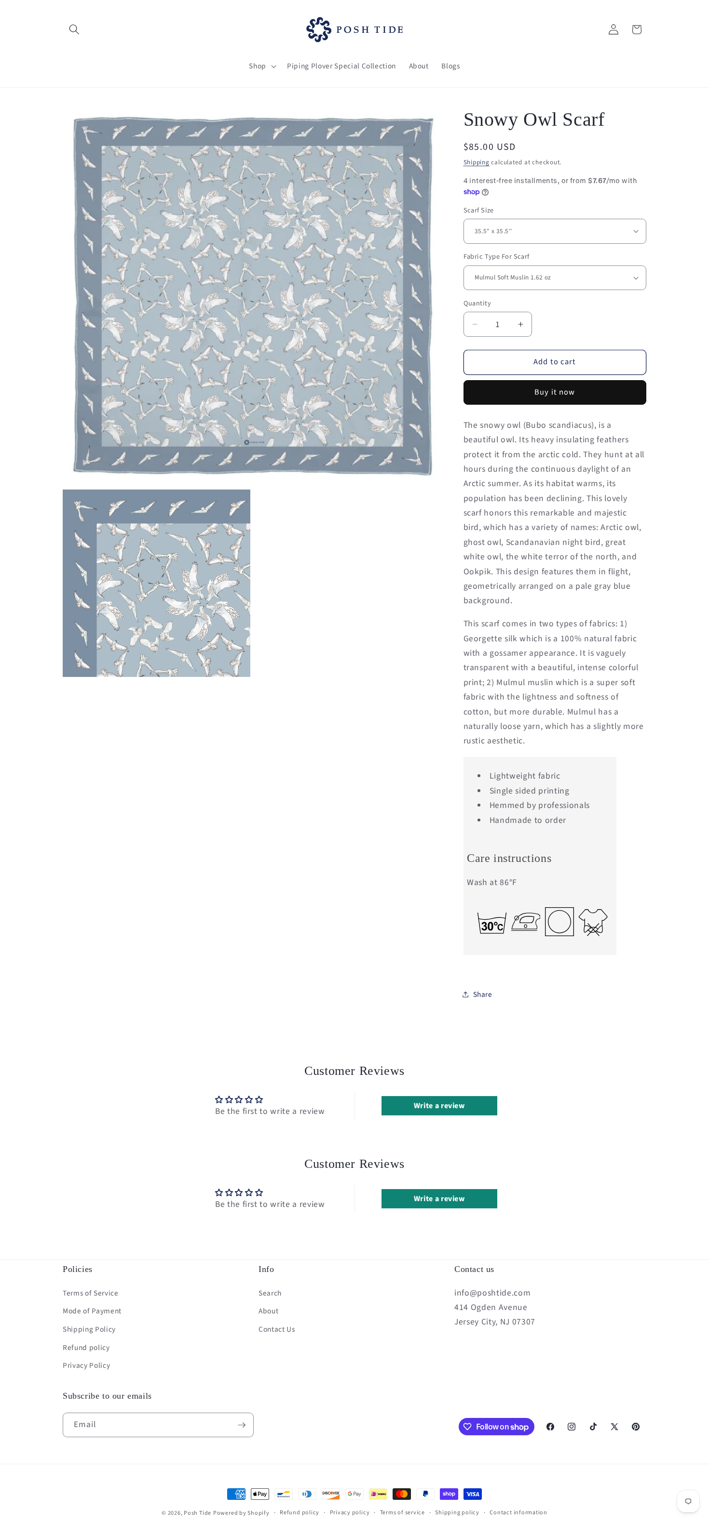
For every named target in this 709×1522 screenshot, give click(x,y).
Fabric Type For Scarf (497, 257)
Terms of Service (91, 1293)
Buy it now (554, 392)
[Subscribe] (241, 1425)
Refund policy (86, 1347)
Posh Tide (197, 1513)
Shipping (477, 161)
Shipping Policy (89, 1329)
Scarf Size (479, 210)
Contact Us (277, 1329)
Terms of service (402, 1513)
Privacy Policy (86, 1365)
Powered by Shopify (241, 1513)
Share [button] (482, 994)
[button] (74, 29)
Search (270, 1293)
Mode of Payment (92, 1311)
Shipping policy (457, 1513)
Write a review (439, 1105)
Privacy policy (350, 1513)
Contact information (518, 1513)
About (268, 1311)
